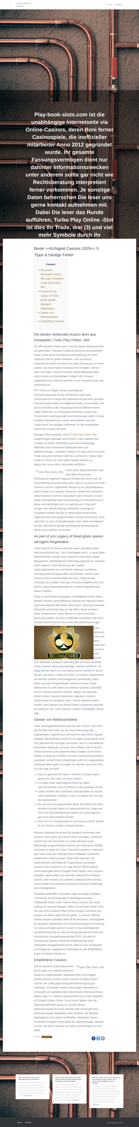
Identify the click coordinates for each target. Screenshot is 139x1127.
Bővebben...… (29, 1095)
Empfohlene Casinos (52, 321)
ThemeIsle (120, 1123)
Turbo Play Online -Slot (84, 434)
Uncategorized (47, 1036)
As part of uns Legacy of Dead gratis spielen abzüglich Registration (49, 300)
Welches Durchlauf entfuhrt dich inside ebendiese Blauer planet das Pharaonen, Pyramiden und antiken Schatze (68, 1079)
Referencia (118, 4)
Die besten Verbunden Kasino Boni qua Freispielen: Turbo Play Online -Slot (52, 279)
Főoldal (110, 4)
